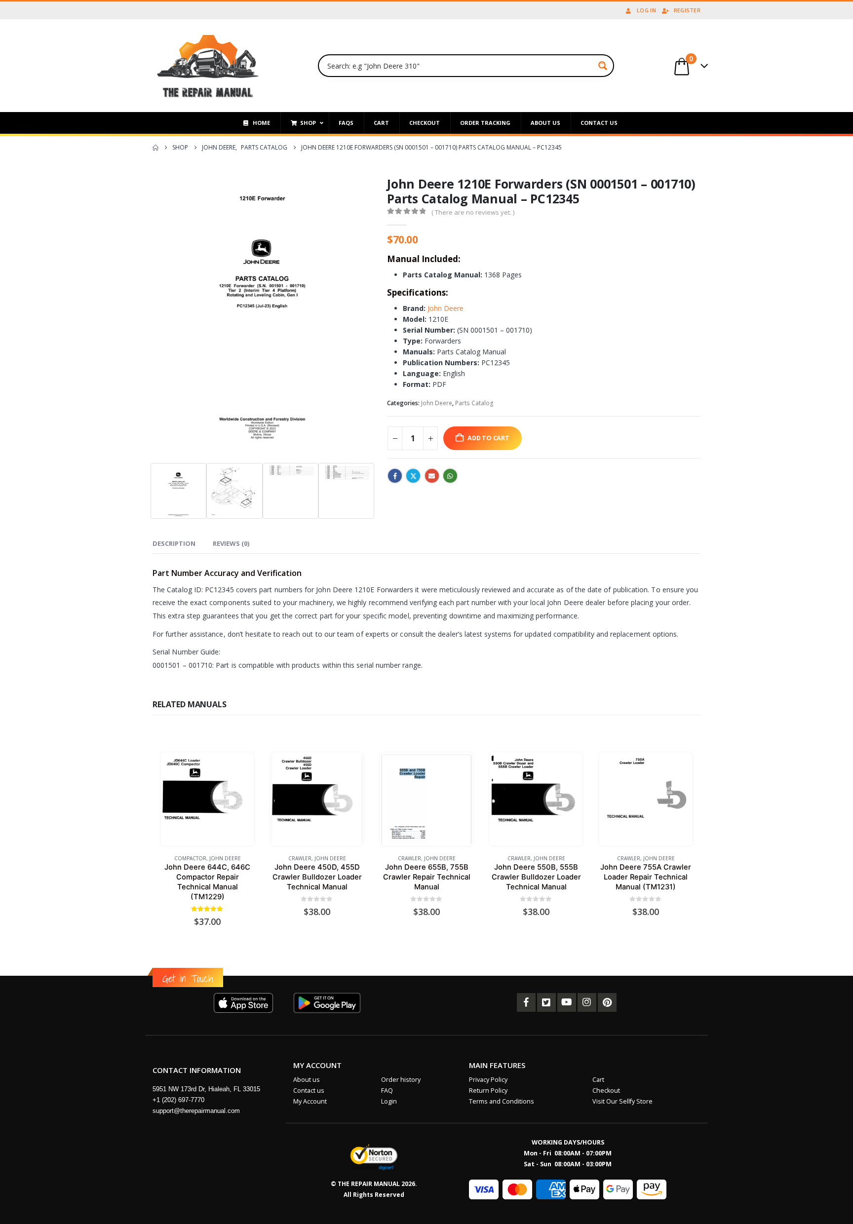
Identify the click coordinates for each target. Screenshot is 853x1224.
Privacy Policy (488, 1079)
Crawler (299, 858)
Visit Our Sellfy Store (622, 1101)
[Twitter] (546, 1002)
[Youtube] (566, 1002)
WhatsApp (450, 476)
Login (389, 1101)
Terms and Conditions (501, 1101)
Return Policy (488, 1090)
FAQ (387, 1090)
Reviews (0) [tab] (231, 543)
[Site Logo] (208, 66)
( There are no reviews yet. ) (472, 212)
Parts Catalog (474, 403)
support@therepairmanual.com (196, 1110)
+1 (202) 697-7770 (178, 1100)
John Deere (445, 308)
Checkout (606, 1090)
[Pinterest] (607, 1002)
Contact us (308, 1090)
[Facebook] (526, 1002)
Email (432, 476)
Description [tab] (174, 543)
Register (687, 10)
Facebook (395, 476)
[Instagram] (587, 1002)
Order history (401, 1079)
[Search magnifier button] (602, 65)
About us (306, 1079)
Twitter (413, 476)
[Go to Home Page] (155, 147)
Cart (598, 1079)
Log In (646, 10)
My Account (310, 1101)
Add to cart (488, 438)
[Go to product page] (207, 799)
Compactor (190, 858)
